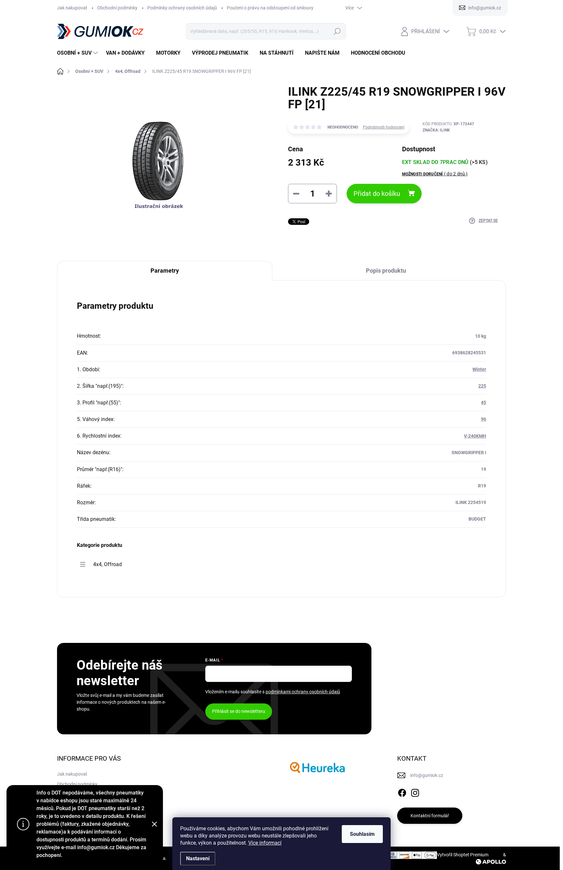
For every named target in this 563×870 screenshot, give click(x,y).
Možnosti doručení (435, 173)
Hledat (337, 31)
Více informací (265, 843)
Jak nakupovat (72, 7)
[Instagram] (415, 791)
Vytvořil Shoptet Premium (462, 854)
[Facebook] (402, 791)
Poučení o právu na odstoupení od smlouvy (270, 7)
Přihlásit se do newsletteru (238, 711)
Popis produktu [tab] (386, 270)
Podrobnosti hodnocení (383, 127)
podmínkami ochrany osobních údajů (303, 691)
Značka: (436, 130)
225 (482, 385)
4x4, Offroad (107, 564)
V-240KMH (475, 436)
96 (483, 419)
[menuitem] (78, 53)
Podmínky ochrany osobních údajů (182, 7)
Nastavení (197, 858)
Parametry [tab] (165, 270)
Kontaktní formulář (430, 815)
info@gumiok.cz (426, 775)
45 (483, 402)
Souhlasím (362, 834)
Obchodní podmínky (117, 7)
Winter (479, 369)
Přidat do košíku (377, 193)
